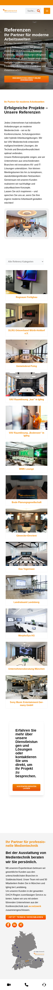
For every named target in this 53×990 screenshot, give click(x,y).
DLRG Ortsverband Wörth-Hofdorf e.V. (26, 332)
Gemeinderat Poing (26, 366)
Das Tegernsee (27, 569)
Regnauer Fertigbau (26, 297)
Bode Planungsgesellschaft (26, 502)
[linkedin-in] (14, 924)
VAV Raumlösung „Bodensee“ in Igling (26, 434)
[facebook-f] (8, 924)
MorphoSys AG (26, 635)
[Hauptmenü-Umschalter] (47, 11)
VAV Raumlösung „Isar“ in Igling (26, 399)
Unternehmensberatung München (26, 669)
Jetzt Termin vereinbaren (25, 917)
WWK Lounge (26, 469)
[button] (26, 79)
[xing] (20, 924)
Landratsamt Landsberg (26, 602)
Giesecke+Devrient (26, 535)
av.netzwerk (35, 906)
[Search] (38, 11)
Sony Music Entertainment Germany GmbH (26, 703)
